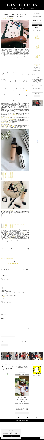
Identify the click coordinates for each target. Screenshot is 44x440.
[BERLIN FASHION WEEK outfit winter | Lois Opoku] (37, 103)
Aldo (37, 56)
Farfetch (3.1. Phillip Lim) (37, 40)
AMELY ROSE (3, 296)
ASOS (37, 41)
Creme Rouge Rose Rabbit (6, 125)
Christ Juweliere (37, 60)
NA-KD (37, 65)
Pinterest (31, 417)
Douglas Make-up (9, 266)
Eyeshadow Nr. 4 (4, 127)
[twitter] (2, 367)
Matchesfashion (37, 54)
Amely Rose (6, 287)
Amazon (37, 31)
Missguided (37, 49)
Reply (3, 298)
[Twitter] (8, 263)
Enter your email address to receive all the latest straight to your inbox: (22, 367)
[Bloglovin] (17, 263)
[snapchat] (3, 369)
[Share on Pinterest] (7, 265)
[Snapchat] (41, 3)
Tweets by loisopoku (37, 128)
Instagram (14, 417)
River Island (37, 37)
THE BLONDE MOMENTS (8, 278)
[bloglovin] (10, 367)
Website (2, 337)
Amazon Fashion (37, 44)
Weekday (37, 47)
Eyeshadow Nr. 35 (4, 120)
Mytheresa (37, 58)
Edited (37, 35)
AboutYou (37, 36)
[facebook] (7, 367)
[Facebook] (38, 3)
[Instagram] (33, 3)
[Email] (11, 369)
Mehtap (24, 232)
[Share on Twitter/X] (5, 265)
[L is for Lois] (22, 4)
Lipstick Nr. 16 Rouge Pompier (6, 122)
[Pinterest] (35, 3)
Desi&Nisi (13, 236)
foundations (15, 114)
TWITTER (2, 258)
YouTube (40, 417)
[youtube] (6, 369)
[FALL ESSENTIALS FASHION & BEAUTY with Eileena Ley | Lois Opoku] (36, 356)
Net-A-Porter (37, 59)
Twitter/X (4, 417)
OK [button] (11, 436)
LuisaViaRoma (37, 55)
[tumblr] (8, 369)
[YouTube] (36, 3)
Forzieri (37, 39)
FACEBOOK (11, 258)
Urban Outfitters (37, 50)
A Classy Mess (10, 238)
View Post (22, 412)
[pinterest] (12, 367)
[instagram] (4, 367)
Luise (7, 233)
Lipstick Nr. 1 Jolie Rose (5, 117)
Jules (5, 301)
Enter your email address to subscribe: (37, 90)
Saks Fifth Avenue (37, 64)
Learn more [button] (15, 433)
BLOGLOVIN (6, 258)
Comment (3, 318)
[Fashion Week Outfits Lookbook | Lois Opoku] (22, 356)
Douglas (3, 266)
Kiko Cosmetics (37, 38)
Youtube (2, 82)
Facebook (22, 417)
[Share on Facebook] (4, 265)
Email (2, 333)
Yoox (37, 48)
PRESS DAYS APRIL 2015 (24, 270)
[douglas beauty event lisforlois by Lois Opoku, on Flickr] (7, 18)
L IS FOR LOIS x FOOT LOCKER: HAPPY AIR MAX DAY (7, 270)
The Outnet (37, 34)
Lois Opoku (16, 266)
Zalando (37, 46)
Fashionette (37, 57)
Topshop (37, 45)
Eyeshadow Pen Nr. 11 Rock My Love (7, 119)
